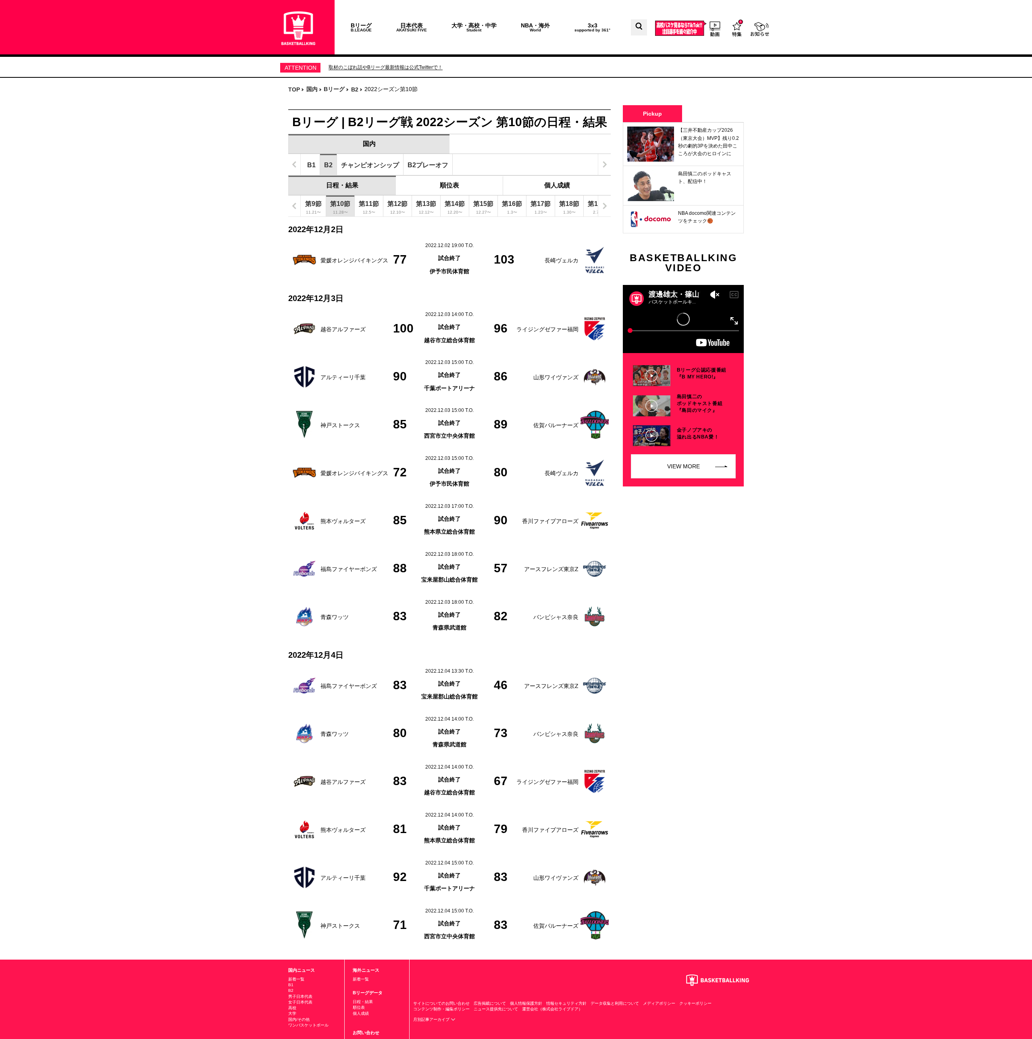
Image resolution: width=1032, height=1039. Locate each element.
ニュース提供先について (496, 1009)
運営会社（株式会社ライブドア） (552, 1009)
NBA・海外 (535, 27)
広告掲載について (490, 1003)
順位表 (449, 185)
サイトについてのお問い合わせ (441, 1003)
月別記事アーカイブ (432, 1019)
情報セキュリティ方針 (566, 1003)
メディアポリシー (659, 1003)
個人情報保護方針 (526, 1003)
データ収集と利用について (615, 1003)
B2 (290, 990)
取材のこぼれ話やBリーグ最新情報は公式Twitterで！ (386, 67)
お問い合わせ (366, 1032)
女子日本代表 (300, 1002)
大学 (292, 1013)
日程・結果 (342, 185)
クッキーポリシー (695, 1003)
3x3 (592, 27)
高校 (292, 1008)
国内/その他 (299, 1019)
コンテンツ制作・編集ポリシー (441, 1009)
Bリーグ (361, 27)
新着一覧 (296, 979)
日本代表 (411, 27)
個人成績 (557, 185)
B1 (290, 985)
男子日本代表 (300, 996)
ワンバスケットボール (308, 1025)
